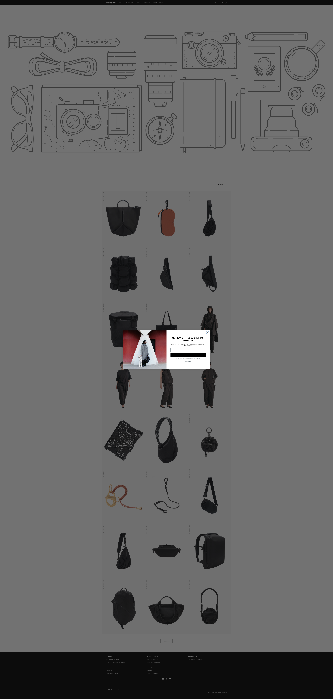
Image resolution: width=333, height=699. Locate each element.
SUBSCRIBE (188, 355)
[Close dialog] (207, 332)
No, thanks (188, 361)
